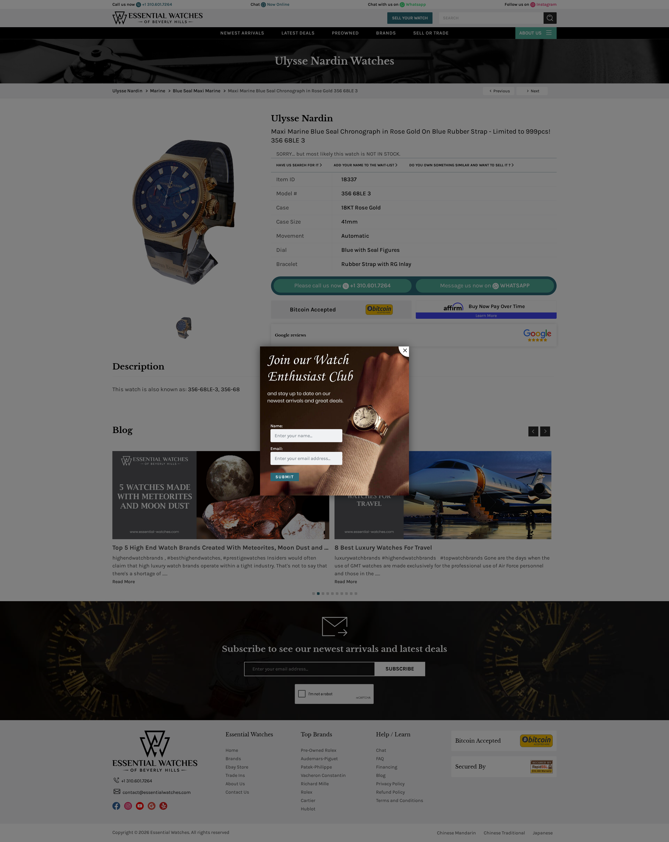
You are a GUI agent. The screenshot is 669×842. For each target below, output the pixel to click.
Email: (276, 448)
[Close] (404, 351)
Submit (284, 476)
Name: (276, 425)
